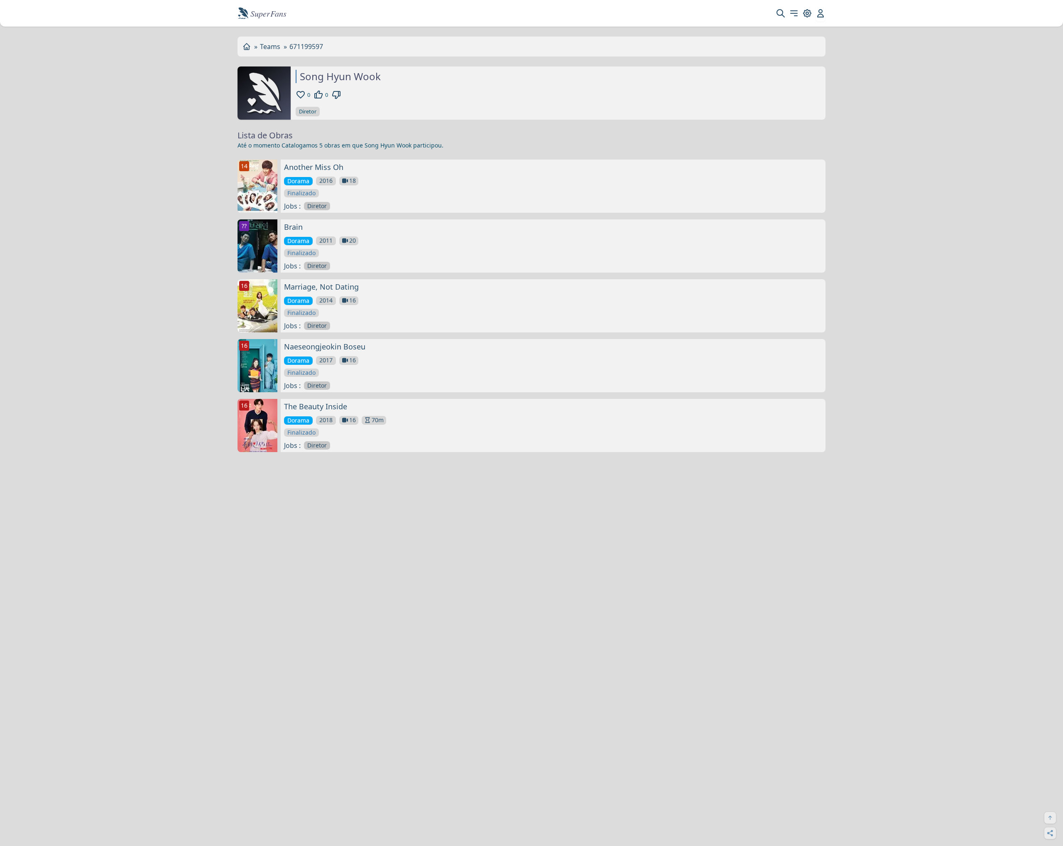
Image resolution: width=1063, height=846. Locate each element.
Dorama (298, 181)
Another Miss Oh (313, 167)
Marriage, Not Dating (321, 287)
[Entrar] (820, 13)
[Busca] (781, 13)
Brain (293, 227)
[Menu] (794, 13)
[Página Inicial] (246, 46)
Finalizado (301, 193)
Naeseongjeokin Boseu (324, 347)
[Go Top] (1050, 818)
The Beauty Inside (315, 406)
